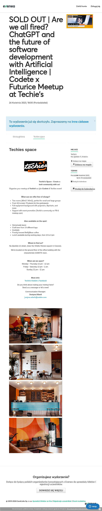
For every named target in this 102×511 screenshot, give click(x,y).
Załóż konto (81, 6)
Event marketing (79, 501)
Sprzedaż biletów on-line (42, 501)
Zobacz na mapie (83, 164)
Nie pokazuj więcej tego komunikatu (78, 509)
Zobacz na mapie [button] (79, 161)
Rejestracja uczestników (62, 501)
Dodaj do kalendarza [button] (79, 181)
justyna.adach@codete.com (36, 297)
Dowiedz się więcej (51, 490)
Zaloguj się (95, 6)
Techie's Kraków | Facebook (36, 281)
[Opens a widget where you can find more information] (93, 507)
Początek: (73, 175)
